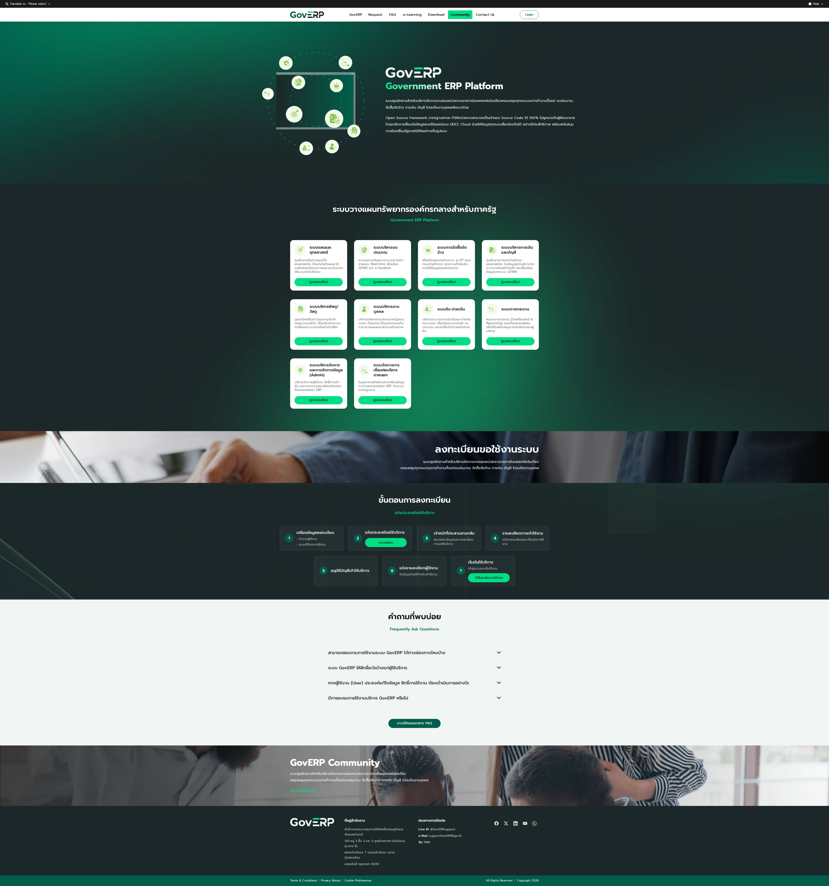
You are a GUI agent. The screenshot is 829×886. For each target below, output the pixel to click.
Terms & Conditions (303, 880)
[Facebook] (496, 822)
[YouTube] (525, 822)
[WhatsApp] (534, 822)
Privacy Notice (330, 880)
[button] (414, 652)
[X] (506, 822)
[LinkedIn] (515, 822)
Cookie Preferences (358, 880)
